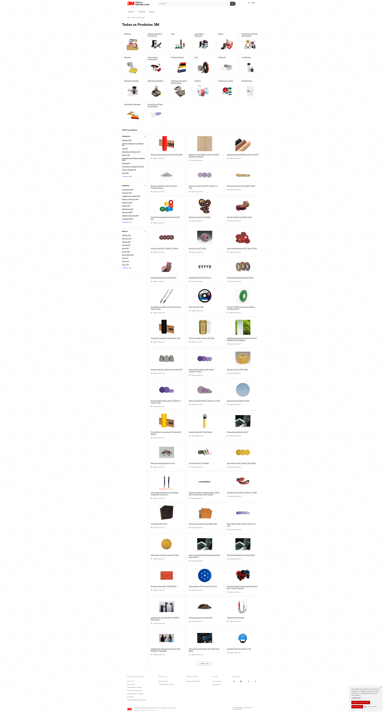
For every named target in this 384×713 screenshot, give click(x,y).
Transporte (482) (127, 219)
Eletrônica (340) (127, 203)
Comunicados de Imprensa (166, 684)
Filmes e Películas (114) (129, 170)
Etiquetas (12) (126, 163)
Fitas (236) (125, 173)
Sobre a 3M (130, 681)
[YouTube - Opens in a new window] (241, 681)
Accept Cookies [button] (357, 706)
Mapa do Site (216, 684)
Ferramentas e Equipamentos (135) (133, 166)
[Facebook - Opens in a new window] (248, 681)
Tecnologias (130, 696)
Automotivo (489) (127, 190)
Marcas (151, 12)
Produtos (131, 12)
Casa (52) (125, 148)
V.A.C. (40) (125, 265)
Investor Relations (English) (134, 687)
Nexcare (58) (126, 245)
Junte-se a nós (131, 684)
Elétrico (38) (126, 155)
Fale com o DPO (172, 708)
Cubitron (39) (126, 235)
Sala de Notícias (163, 681)
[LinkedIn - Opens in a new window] (233, 681)
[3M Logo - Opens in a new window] (138, 4)
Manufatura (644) (127, 209)
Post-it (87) (125, 248)
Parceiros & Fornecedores (134, 690)
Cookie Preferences (162, 708)
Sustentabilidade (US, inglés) (135, 693)
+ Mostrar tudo (126, 176)
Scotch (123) (126, 252)
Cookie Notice (356, 698)
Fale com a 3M (216, 681)
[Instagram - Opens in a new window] (255, 681)
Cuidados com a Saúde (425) (131, 196)
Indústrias (141, 12)
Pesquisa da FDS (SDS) (193, 681)
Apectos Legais (138, 708)
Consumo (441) (127, 193)
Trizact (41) (125, 261)
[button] (370, 706)
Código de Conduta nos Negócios (136, 700)
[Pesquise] (233, 4)
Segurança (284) (127, 212)
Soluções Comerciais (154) (130, 216)
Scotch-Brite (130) (128, 255)
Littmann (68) (126, 242)
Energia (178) (126, 206)
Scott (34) (125, 258)
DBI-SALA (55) (126, 239)
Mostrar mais (205, 663)
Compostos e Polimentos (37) (131, 152)
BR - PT (250, 3)
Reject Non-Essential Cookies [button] (360, 702)
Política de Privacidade (149, 708)
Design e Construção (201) (130, 199)
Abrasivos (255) (127, 140)
